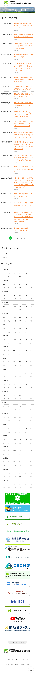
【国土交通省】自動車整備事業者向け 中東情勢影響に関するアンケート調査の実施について (23, 135)
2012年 (5, 425)
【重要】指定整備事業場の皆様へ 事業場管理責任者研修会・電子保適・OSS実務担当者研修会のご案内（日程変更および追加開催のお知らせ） (23, 216)
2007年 (5, 480)
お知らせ (16, 30)
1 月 (31, 276)
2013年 (5, 413)
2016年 (5, 380)
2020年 (5, 336)
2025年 (5, 280)
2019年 (5, 347)
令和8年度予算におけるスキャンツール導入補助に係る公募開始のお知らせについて (23, 46)
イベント (16, 162)
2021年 (5, 325)
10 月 (14, 284)
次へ (22, 238)
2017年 (5, 369)
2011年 (5, 436)
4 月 (15, 276)
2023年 (5, 302)
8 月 (25, 273)
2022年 (5, 313)
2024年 (5, 291)
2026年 (5, 269)
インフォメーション (10, 248)
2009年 (5, 458)
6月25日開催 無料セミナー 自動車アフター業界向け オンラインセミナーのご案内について (23, 123)
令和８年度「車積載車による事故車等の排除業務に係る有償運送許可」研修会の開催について (23, 158)
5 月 (9, 276)
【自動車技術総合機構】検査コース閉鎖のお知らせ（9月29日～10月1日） (23, 25)
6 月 (4, 276)
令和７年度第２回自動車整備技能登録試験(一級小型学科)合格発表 (24, 205)
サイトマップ (24, 660)
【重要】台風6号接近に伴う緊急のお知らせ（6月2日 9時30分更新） (23, 169)
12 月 (4, 284)
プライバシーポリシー (13, 660)
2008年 (5, 469)
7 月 (31, 273)
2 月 (25, 276)
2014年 (5, 402)
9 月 (20, 284)
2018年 (5, 358)
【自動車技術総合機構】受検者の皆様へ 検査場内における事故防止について (23, 79)
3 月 (20, 276)
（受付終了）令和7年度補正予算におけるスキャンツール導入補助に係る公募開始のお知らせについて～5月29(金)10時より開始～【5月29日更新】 (24, 182)
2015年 (5, 391)
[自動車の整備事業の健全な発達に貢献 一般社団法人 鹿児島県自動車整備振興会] (17, 3)
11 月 (9, 284)
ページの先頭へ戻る (18, 642)
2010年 (5, 447)
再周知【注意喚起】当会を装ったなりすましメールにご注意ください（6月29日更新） (23, 114)
